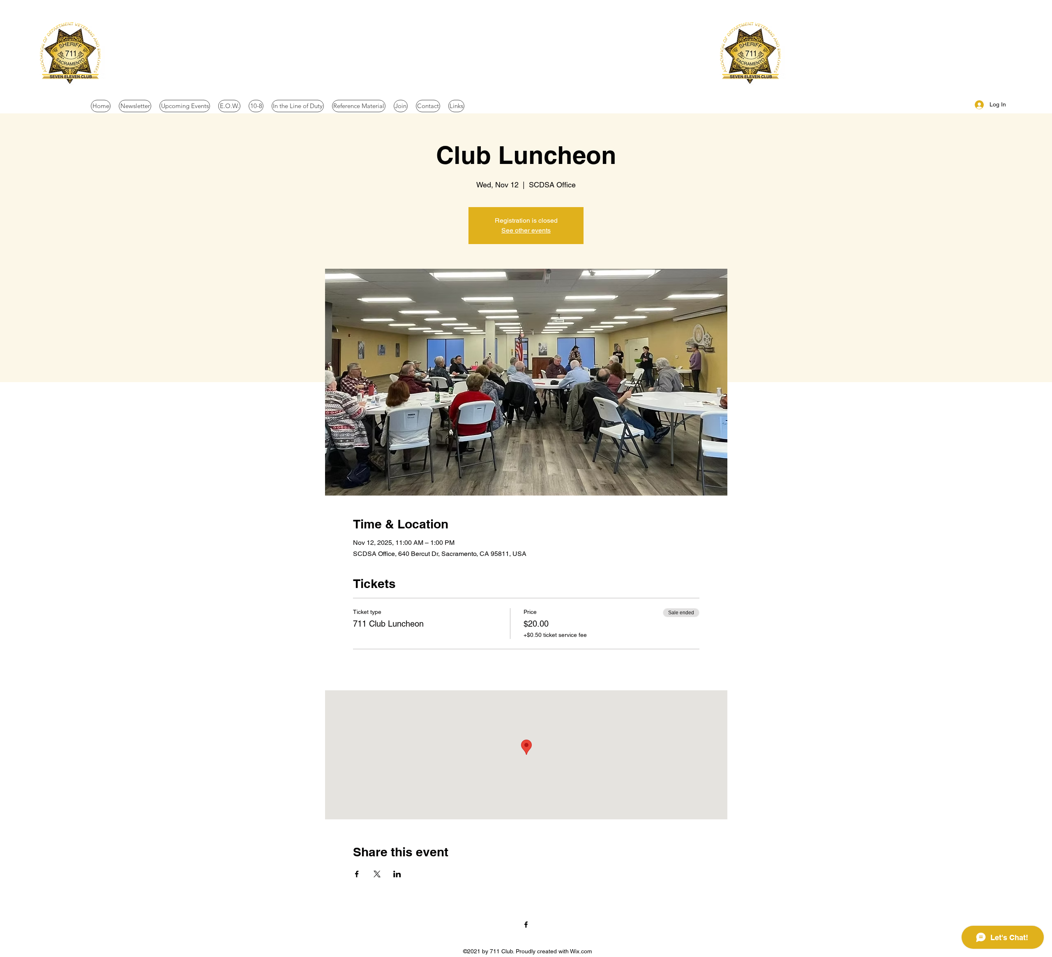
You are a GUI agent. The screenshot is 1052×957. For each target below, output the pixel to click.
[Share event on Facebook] (357, 874)
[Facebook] (526, 924)
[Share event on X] (377, 874)
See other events (526, 230)
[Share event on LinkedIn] (397, 874)
